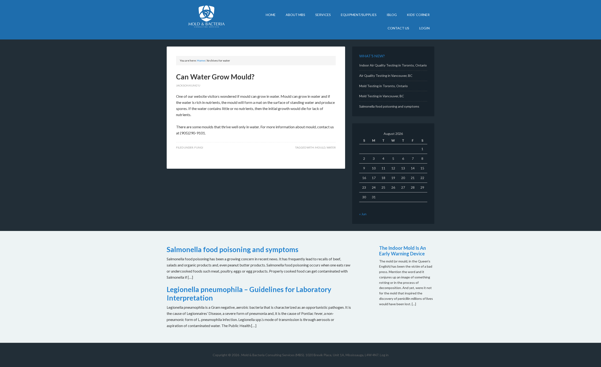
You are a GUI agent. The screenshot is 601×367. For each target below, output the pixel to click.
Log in (384, 355)
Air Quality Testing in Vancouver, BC (385, 76)
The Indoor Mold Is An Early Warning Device (402, 250)
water (331, 147)
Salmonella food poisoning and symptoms (389, 106)
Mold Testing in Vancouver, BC (381, 96)
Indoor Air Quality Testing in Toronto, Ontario (393, 65)
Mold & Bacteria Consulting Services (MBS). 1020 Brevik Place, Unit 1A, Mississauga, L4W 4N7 (309, 355)
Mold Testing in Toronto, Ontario (383, 86)
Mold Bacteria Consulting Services (207, 16)
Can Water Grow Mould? (215, 76)
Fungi (198, 147)
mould (320, 147)
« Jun (362, 214)
